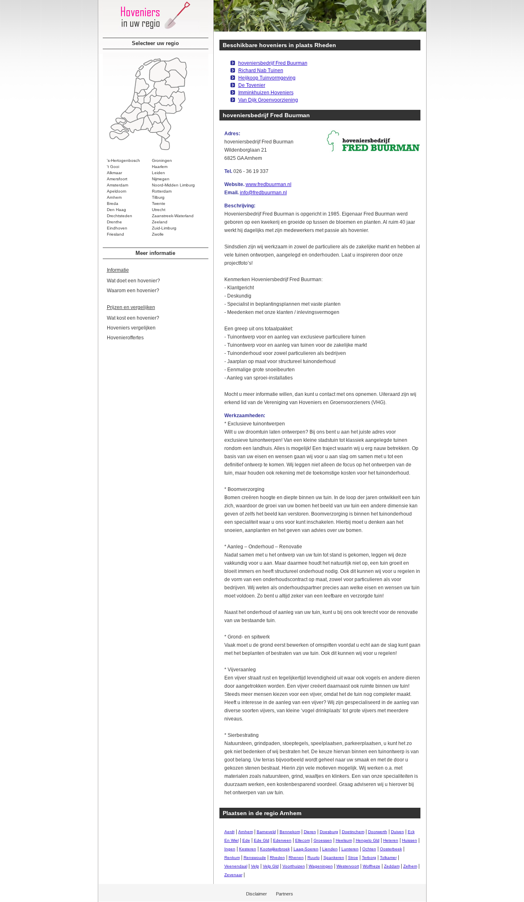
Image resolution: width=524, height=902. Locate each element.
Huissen (409, 840)
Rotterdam (162, 191)
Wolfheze (371, 866)
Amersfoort (117, 179)
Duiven (397, 831)
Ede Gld (261, 840)
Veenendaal (235, 866)
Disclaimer (256, 893)
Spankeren (333, 857)
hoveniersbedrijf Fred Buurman (272, 63)
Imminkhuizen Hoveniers (266, 92)
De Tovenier (251, 85)
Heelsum (344, 840)
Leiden (158, 172)
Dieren (310, 831)
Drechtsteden (119, 216)
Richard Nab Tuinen (260, 70)
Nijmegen (160, 179)
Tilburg (158, 197)
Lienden (330, 849)
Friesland (115, 234)
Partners (284, 893)
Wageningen (321, 866)
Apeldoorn (116, 191)
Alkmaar (114, 172)
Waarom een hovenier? (133, 290)
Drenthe (114, 222)
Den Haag (116, 209)
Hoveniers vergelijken (131, 328)
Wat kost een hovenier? (133, 318)
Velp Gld (271, 866)
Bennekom (290, 831)
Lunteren (350, 849)
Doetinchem (353, 831)
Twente (158, 203)
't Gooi (113, 166)
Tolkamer (388, 857)
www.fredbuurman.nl (268, 184)
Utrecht (158, 209)
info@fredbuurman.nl (263, 192)
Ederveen (282, 840)
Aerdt (229, 831)
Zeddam (392, 866)
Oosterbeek (391, 849)
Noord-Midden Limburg (173, 185)
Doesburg (329, 831)
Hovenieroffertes (125, 338)
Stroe (353, 857)
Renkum (232, 857)
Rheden (277, 857)
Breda (112, 203)
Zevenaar (233, 874)
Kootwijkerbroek (275, 849)
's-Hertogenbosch (123, 160)
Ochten (369, 849)
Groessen (323, 840)
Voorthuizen (293, 866)
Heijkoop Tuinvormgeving (267, 78)
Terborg (369, 857)
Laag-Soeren (306, 849)
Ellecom (302, 840)
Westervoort (348, 866)
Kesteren (247, 849)
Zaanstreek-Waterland (173, 216)
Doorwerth (377, 831)
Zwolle (158, 234)
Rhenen (296, 857)
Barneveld (266, 831)
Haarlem (159, 166)
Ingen (229, 849)
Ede (246, 840)
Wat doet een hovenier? (133, 281)
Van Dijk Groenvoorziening (268, 100)
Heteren (390, 840)
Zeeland (159, 222)
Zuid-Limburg (164, 228)
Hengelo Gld (367, 840)
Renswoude (255, 857)
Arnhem (114, 197)
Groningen (162, 160)
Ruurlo (313, 857)
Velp (255, 866)
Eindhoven (117, 228)
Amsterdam (117, 185)
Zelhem (410, 866)
